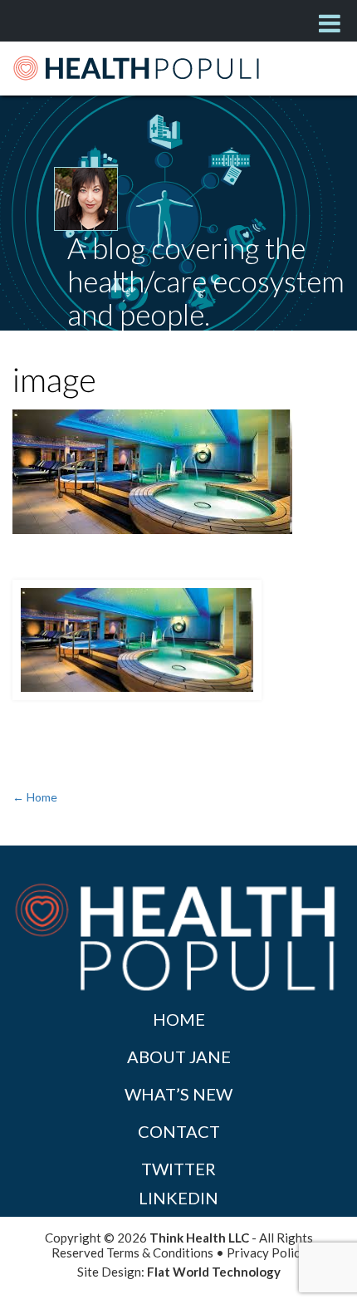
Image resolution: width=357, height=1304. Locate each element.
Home (179, 1019)
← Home (34, 797)
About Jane (179, 1056)
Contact (179, 1131)
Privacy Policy (266, 1252)
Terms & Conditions (159, 1252)
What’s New (178, 1094)
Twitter (178, 1169)
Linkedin (178, 1198)
